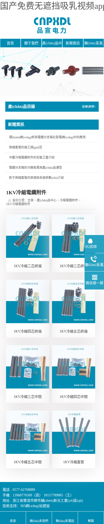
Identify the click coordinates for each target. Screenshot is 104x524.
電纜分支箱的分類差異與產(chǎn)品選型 (35, 167)
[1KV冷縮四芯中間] (73, 367)
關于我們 (31, 43)
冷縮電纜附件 (69, 200)
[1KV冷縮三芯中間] (27, 367)
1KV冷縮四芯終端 (28, 331)
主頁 (31, 200)
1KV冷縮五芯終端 (74, 331)
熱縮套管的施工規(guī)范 (25, 147)
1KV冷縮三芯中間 (28, 397)
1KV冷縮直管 (73, 462)
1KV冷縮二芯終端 (28, 266)
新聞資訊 (73, 43)
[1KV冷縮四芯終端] (27, 301)
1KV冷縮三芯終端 (74, 266)
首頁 (10, 43)
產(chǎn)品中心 (52, 44)
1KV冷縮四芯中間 (74, 397)
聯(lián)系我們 (93, 44)
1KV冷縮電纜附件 (18, 204)
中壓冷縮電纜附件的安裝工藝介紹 (32, 157)
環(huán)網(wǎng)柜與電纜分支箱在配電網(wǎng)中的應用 (47, 137)
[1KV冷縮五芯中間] (27, 432)
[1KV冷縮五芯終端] (73, 301)
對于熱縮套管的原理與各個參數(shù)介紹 (36, 178)
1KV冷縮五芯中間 (28, 462)
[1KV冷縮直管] (73, 432)
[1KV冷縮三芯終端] (73, 236)
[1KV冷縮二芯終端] (27, 236)
